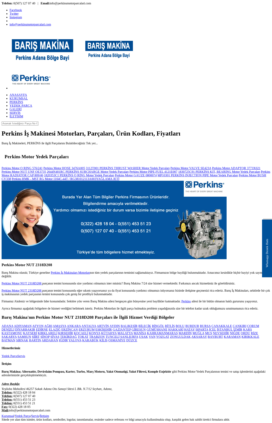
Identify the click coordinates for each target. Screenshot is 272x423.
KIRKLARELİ (47, 333)
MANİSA (140, 333)
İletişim (44, 416)
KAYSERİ (30, 333)
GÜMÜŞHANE (157, 329)
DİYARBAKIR (25, 329)
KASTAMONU (12, 333)
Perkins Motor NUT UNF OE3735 (24, 171)
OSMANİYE (116, 340)
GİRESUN (139, 329)
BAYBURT (215, 336)
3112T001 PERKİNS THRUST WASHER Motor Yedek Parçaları (128, 168)
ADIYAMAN (23, 326)
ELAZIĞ (55, 329)
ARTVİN (103, 326)
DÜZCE (131, 340)
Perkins (186, 301)
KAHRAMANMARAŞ (162, 333)
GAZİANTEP (122, 329)
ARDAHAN (50, 340)
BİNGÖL (158, 326)
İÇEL (212, 329)
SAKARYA (9, 336)
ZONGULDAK (180, 336)
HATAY (189, 329)
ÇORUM (253, 326)
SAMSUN (24, 336)
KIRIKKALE (250, 336)
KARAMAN (232, 336)
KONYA (94, 333)
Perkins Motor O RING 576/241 (22, 168)
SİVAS (54, 336)
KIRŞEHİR (65, 333)
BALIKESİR (129, 326)
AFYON (38, 326)
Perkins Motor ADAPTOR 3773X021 (236, 168)
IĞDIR (63, 340)
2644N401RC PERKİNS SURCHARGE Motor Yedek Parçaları (88, 171)
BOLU (180, 326)
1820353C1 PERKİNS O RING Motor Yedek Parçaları (79, 175)
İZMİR (237, 329)
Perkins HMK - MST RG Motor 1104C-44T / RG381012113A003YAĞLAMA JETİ (65, 179)
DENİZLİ (8, 329)
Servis (21, 356)
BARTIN (35, 340)
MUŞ (208, 333)
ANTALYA (88, 326)
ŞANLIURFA (129, 336)
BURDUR (192, 326)
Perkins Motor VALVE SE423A (190, 168)
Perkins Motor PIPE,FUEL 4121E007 (153, 171)
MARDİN (185, 333)
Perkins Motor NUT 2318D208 (22, 283)
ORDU (245, 333)
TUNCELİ (112, 336)
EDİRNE (42, 329)
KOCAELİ (81, 333)
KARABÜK (90, 340)
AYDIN (115, 326)
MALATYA (125, 333)
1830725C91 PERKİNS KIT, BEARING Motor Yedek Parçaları (219, 171)
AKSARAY (199, 336)
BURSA (205, 326)
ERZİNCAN (69, 329)
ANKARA (74, 326)
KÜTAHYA (109, 333)
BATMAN (8, 340)
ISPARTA (202, 329)
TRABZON (97, 336)
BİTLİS (170, 326)
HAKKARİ (175, 329)
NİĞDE (235, 333)
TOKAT (83, 336)
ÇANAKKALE (221, 326)
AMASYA (59, 326)
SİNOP (45, 336)
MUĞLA (198, 333)
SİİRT (36, 336)
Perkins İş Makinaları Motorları (70, 272)
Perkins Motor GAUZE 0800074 (136, 175)
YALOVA (74, 340)
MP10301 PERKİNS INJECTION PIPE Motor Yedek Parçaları (198, 175)
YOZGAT (162, 336)
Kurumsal (8, 416)
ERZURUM (87, 329)
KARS (247, 329)
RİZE (254, 333)
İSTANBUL (225, 329)
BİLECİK (144, 326)
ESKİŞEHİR (103, 329)
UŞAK (143, 336)
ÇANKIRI (239, 326)
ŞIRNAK (22, 340)
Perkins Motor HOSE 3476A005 (64, 168)
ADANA (7, 326)
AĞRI (48, 326)
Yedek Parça (9, 356)
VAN (152, 336)
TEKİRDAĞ (68, 336)
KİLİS (103, 340)
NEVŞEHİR (221, 333)
